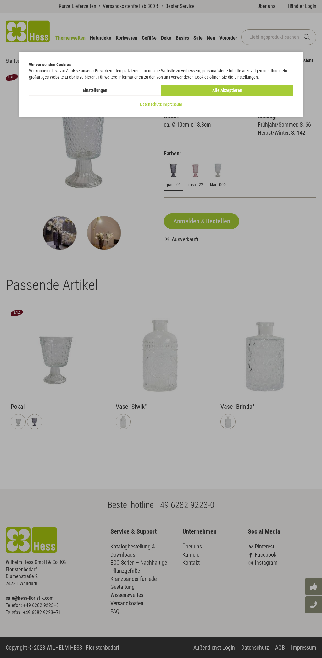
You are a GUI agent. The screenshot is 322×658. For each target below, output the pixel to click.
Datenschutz (151, 104)
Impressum (172, 104)
